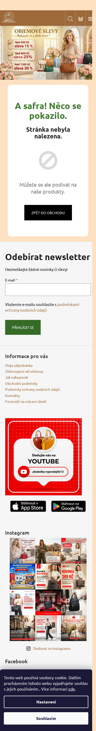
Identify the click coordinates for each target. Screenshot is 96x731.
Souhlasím (46, 718)
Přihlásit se (23, 327)
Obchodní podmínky (21, 383)
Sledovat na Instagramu (52, 648)
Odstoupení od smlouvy (24, 371)
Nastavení (46, 701)
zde (71, 688)
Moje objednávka (19, 365)
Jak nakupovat (16, 377)
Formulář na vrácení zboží (25, 401)
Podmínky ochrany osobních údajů (32, 389)
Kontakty (12, 395)
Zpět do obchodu (48, 212)
